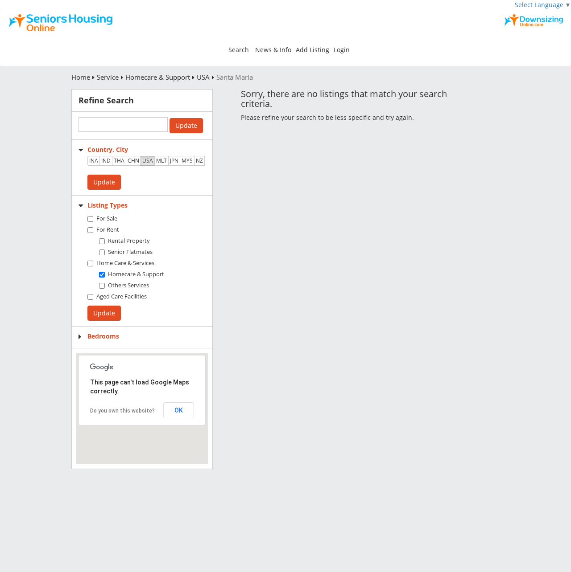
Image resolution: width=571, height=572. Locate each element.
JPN (174, 160)
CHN (133, 160)
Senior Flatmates (130, 252)
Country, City (107, 149)
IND (106, 160)
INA (93, 160)
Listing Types (107, 205)
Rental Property (129, 241)
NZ (199, 160)
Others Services (128, 285)
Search (238, 49)
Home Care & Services (125, 263)
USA (147, 160)
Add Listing (312, 49)
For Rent (107, 229)
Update (186, 125)
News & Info (273, 49)
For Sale (106, 218)
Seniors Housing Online (67, 24)
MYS (187, 160)
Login (342, 49)
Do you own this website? (122, 411)
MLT (161, 160)
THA (119, 160)
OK (178, 410)
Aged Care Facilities (121, 296)
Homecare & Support (136, 274)
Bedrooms (103, 336)
